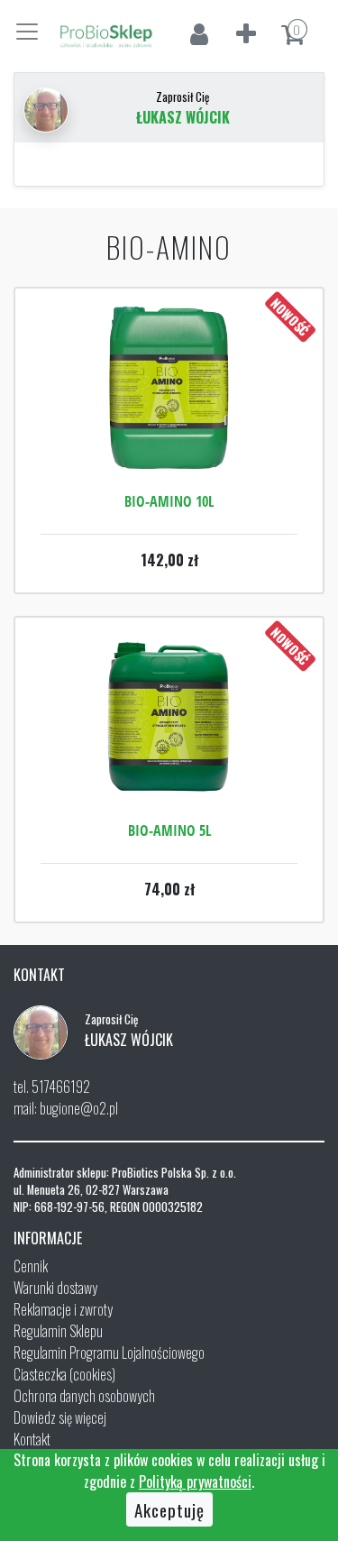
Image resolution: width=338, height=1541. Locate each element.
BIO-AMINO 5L (169, 830)
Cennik (31, 1266)
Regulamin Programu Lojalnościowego (109, 1352)
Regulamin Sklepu (58, 1331)
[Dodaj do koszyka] (169, 442)
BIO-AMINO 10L (169, 501)
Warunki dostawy (55, 1287)
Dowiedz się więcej (60, 1417)
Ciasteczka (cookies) (64, 1374)
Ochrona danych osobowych (84, 1396)
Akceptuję (169, 1509)
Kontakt (32, 1439)
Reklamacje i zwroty (63, 1309)
